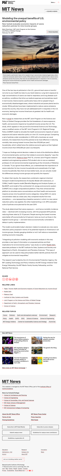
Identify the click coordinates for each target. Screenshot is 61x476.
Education (5, 449)
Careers (20, 468)
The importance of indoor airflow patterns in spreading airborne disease (21, 340)
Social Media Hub (20, 470)
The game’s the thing (49, 348)
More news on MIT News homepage (13, 368)
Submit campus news (16, 432)
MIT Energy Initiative (9, 321)
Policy (5, 318)
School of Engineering (47, 318)
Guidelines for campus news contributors (45, 432)
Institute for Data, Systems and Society (16, 297)
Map (7, 468)
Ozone (5, 315)
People (15, 468)
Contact (25, 468)
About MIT (24, 454)
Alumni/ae (52, 321)
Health (11, 318)
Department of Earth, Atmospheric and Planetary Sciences (22, 303)
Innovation (44, 449)
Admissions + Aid (7, 452)
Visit (3, 468)
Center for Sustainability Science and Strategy (32, 321)
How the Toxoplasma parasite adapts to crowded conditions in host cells (21, 360)
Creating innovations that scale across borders (50, 359)
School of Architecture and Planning (15, 395)
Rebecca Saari (22, 158)
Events (11, 468)
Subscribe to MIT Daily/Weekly (16, 427)
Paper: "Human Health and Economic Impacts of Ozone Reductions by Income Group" (30, 288)
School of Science (9, 306)
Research (52, 315)
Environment (43, 315)
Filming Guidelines (8, 420)
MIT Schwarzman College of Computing (16, 408)
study (9, 119)
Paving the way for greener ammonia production (49, 339)
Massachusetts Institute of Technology (13, 465)
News (42, 452)
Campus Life (25, 452)
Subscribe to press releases (45, 427)
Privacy (4, 470)
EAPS (17, 318)
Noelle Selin (51, 245)
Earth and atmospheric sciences (27, 315)
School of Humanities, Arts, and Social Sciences (19, 400)
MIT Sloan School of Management (14, 403)
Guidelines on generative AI (16, 438)
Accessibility (10, 470)
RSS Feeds (34, 420)
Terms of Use (6, 417)
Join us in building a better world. (12, 459)
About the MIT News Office (11, 414)
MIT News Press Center (38, 414)
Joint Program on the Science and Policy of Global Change (22, 300)
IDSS (22, 318)
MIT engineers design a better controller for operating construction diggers (21, 350)
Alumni (4, 454)
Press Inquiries (36, 417)
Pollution (12, 315)
